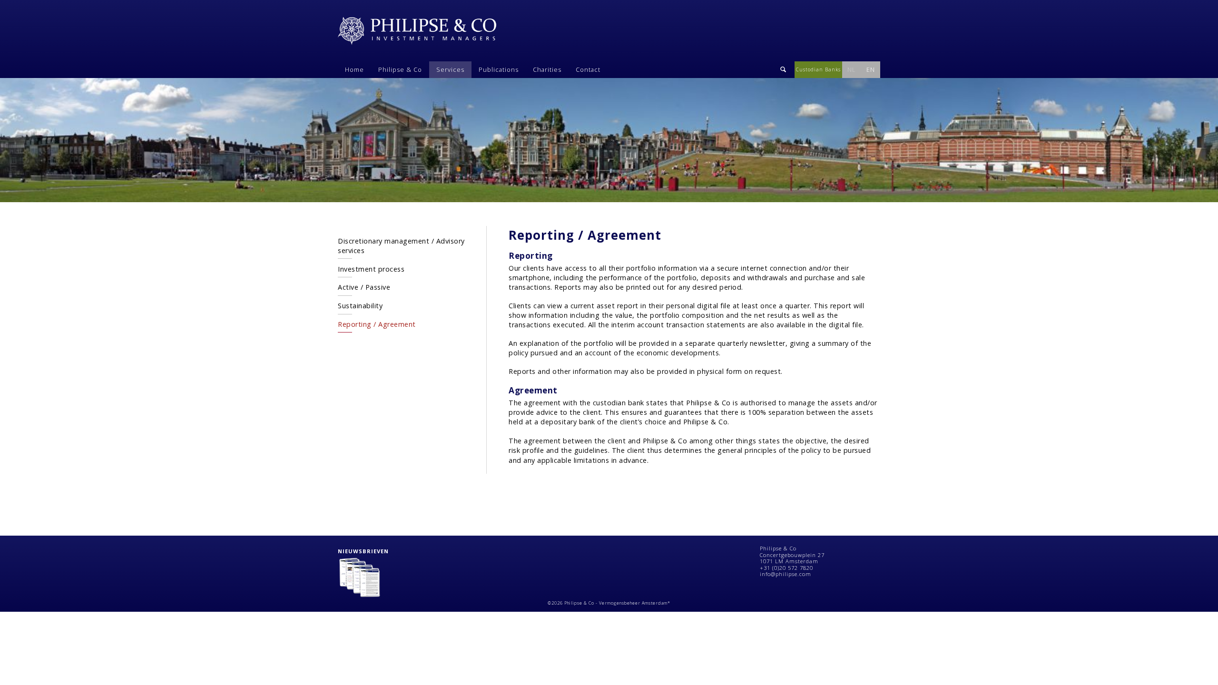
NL (851, 69)
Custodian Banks (818, 69)
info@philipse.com (785, 573)
